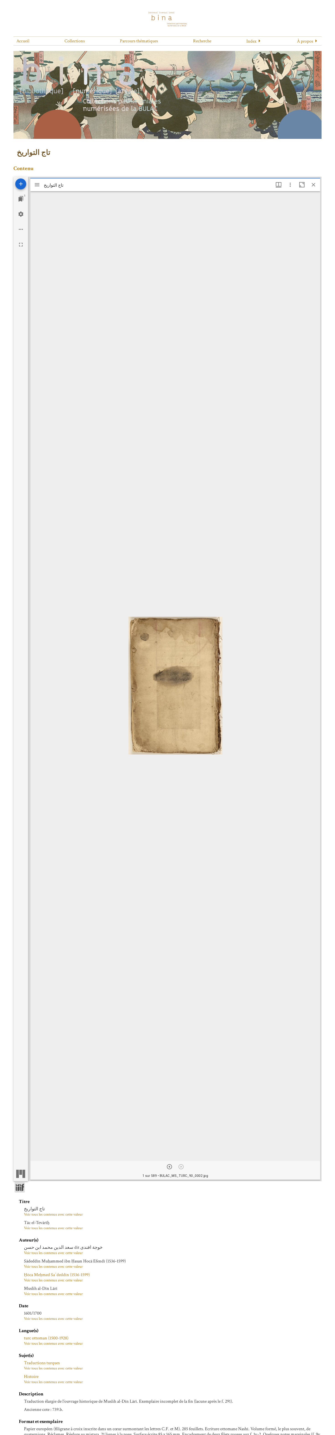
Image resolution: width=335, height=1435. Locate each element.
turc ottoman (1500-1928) (46, 1338)
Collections (74, 41)
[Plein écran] (21, 244)
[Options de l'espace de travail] (21, 229)
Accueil (22, 41)
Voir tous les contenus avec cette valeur (53, 1214)
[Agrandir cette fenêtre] (302, 185)
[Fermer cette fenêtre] (313, 185)
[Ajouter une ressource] (20, 183)
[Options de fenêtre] (278, 185)
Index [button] (251, 41)
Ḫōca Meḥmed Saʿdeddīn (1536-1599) (57, 1275)
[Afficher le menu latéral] (37, 185)
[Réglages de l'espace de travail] (21, 214)
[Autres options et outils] (290, 185)
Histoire (31, 1376)
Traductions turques (42, 1363)
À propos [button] (305, 41)
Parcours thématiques (139, 41)
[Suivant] (169, 1167)
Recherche (202, 41)
